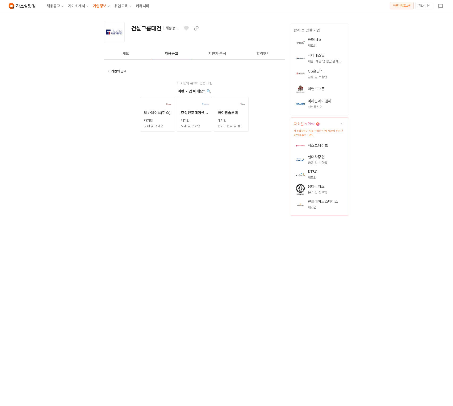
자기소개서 (76, 6)
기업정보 (99, 6)
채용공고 (53, 6)
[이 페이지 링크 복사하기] (196, 28)
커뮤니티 (142, 6)
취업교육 (121, 6)
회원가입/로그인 (402, 5)
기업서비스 (424, 5)
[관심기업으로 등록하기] (186, 28)
